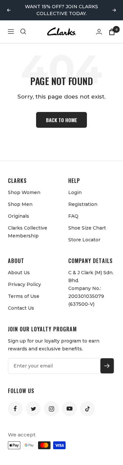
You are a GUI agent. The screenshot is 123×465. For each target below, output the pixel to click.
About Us (19, 273)
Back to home (61, 119)
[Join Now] (107, 365)
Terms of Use (23, 296)
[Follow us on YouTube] (69, 408)
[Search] (23, 31)
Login (75, 192)
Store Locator (84, 240)
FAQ (73, 216)
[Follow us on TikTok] (87, 408)
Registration (82, 204)
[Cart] (112, 31)
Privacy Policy (24, 284)
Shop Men (20, 204)
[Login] (99, 31)
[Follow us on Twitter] (33, 408)
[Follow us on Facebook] (15, 408)
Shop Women (24, 192)
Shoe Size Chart (87, 228)
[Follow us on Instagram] (51, 408)
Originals (18, 216)
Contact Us (21, 308)
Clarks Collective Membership (27, 232)
